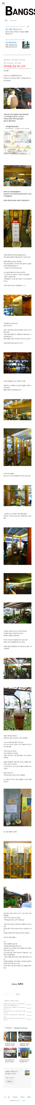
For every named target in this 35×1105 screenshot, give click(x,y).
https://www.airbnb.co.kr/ (13, 39)
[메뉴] (3, 3)
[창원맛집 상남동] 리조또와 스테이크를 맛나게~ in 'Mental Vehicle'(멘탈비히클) (15, 1004)
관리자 (23, 1100)
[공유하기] (9, 994)
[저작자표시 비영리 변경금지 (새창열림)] (23, 994)
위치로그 (22, 1097)
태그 (9, 1097)
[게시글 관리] (11, 994)
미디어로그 (15, 1097)
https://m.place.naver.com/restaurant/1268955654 (15, 26)
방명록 (29, 1097)
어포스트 (18, 1100)
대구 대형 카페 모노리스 (13, 29)
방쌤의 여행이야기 (11, 1071)
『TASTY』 (7, 1001)
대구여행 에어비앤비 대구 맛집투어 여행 (11, 42)
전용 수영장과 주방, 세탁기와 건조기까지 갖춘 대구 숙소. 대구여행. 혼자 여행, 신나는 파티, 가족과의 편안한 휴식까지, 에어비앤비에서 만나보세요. (12, 46)
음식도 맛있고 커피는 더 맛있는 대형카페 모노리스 (17, 33)
